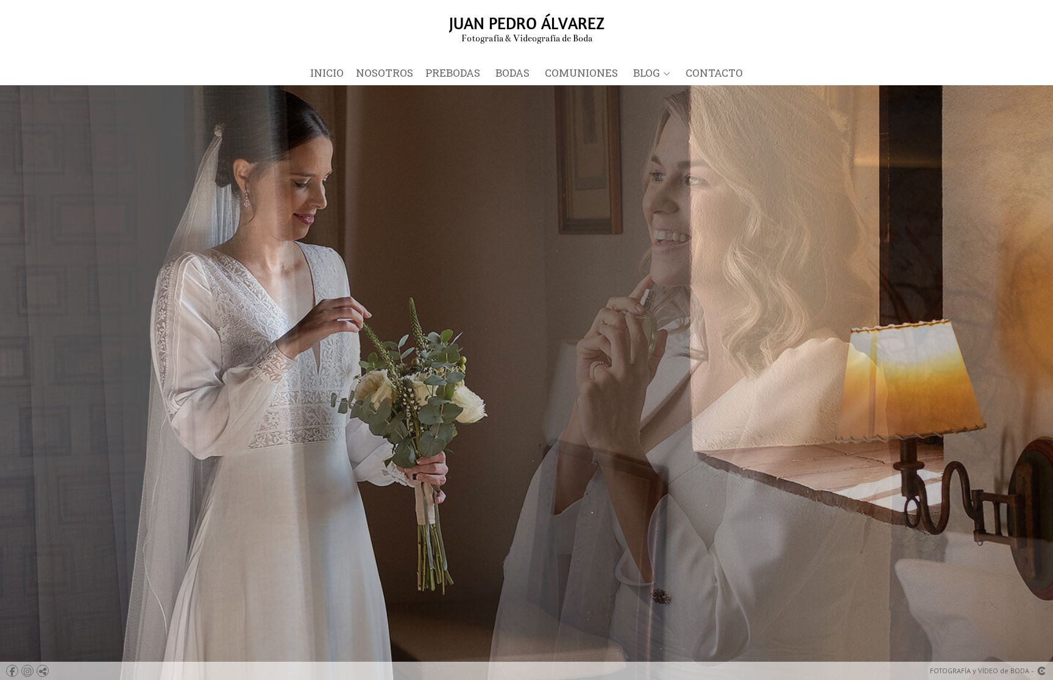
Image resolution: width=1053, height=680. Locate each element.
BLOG (646, 73)
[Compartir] (43, 671)
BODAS (512, 73)
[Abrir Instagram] (27, 671)
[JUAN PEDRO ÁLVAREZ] (526, 29)
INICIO (327, 73)
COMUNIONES (581, 73)
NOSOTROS (384, 73)
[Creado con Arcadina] (1041, 671)
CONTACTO (714, 73)
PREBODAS (452, 73)
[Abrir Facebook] (12, 671)
